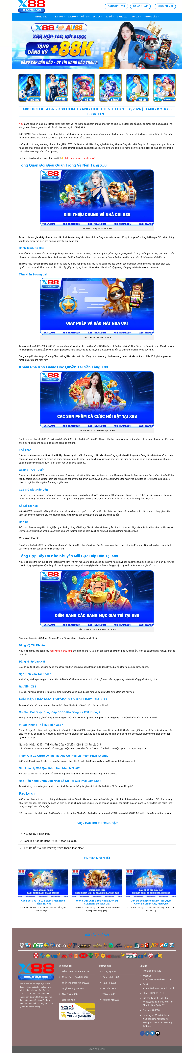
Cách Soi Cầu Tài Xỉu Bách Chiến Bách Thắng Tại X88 (43, 902)
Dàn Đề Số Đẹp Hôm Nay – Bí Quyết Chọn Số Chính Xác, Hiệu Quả (151, 902)
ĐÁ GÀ (135, 17)
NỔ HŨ (84, 17)
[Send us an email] (157, 1033)
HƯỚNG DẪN (150, 17)
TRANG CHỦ (41, 17)
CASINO (72, 17)
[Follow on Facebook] (142, 1033)
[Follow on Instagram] (147, 1033)
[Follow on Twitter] (152, 1033)
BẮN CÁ (97, 17)
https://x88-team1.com (61, 651)
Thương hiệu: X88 (152, 971)
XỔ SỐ (109, 17)
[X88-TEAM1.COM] (32, 6)
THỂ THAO (57, 17)
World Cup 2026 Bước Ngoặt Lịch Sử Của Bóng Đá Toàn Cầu (97, 902)
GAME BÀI (122, 17)
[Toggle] (21, 834)
